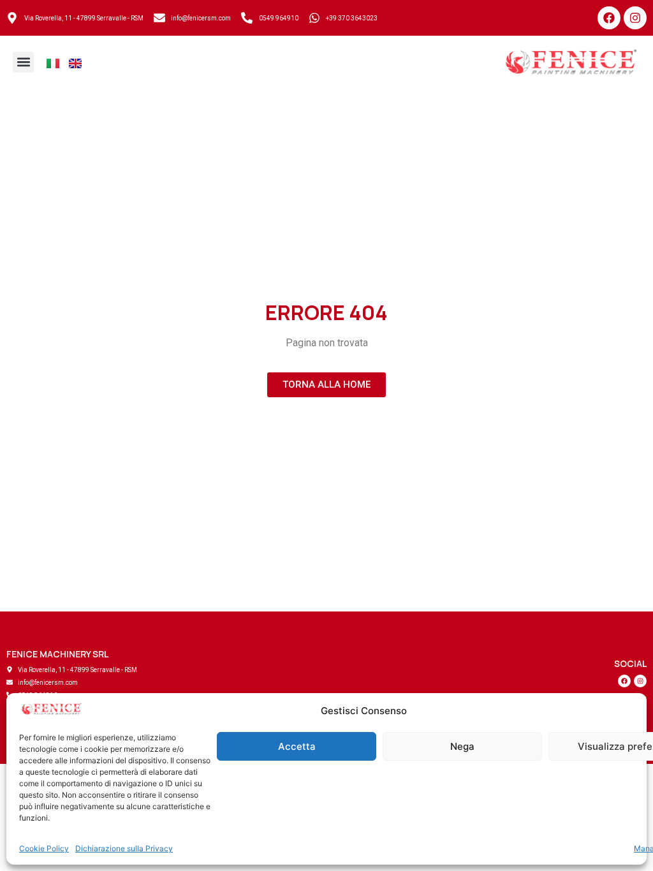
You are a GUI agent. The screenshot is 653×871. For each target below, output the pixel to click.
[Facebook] (609, 17)
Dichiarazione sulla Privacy (124, 848)
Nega (462, 746)
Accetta (297, 746)
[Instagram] (635, 17)
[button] (23, 62)
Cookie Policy (44, 848)
